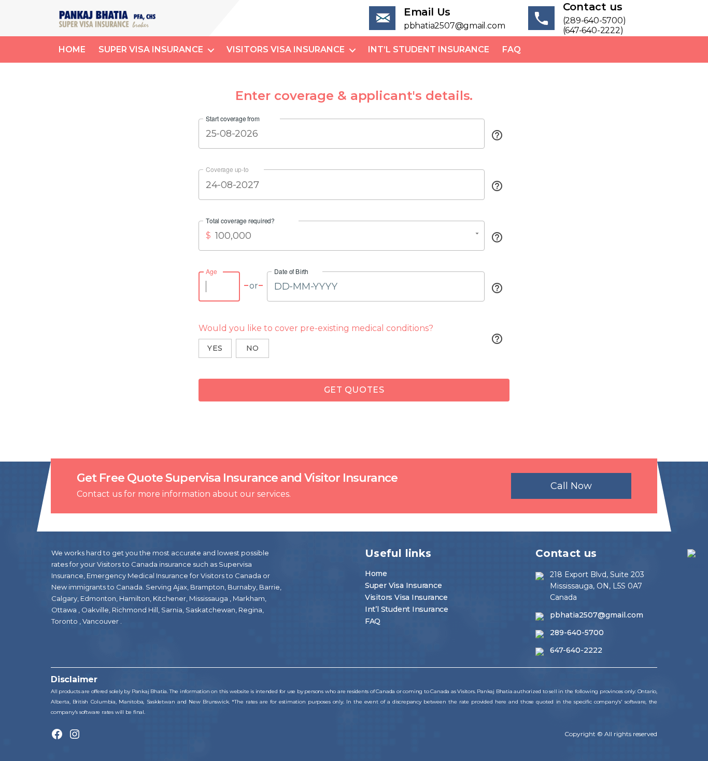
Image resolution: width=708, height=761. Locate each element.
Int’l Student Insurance (428, 49)
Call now (571, 486)
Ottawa (64, 610)
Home (72, 49)
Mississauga (209, 598)
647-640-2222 (576, 650)
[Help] (497, 135)
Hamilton (134, 598)
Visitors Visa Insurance (285, 49)
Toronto (65, 621)
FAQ (511, 49)
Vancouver (101, 621)
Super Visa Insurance (150, 49)
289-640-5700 (577, 632)
